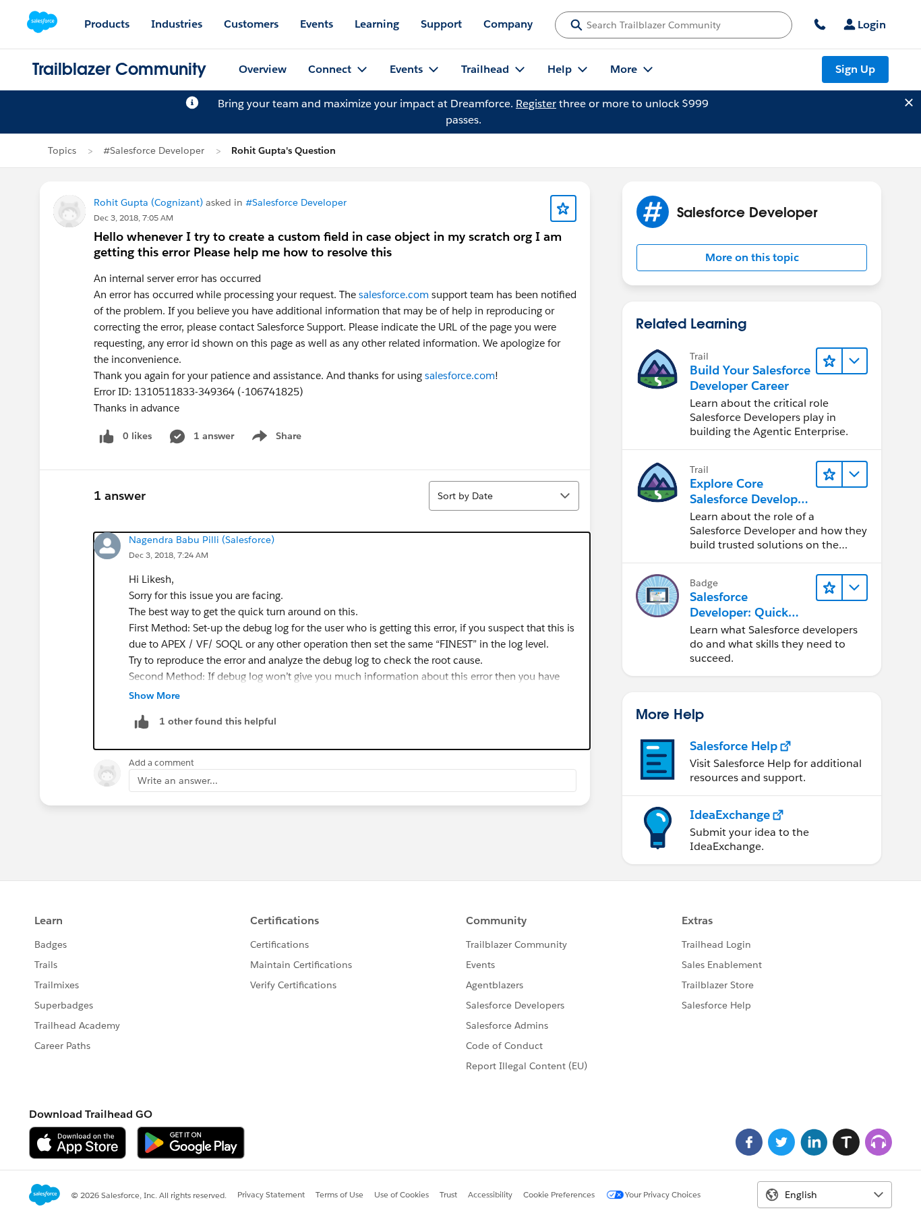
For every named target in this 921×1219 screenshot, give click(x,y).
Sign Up (855, 69)
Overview (263, 69)
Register (536, 103)
